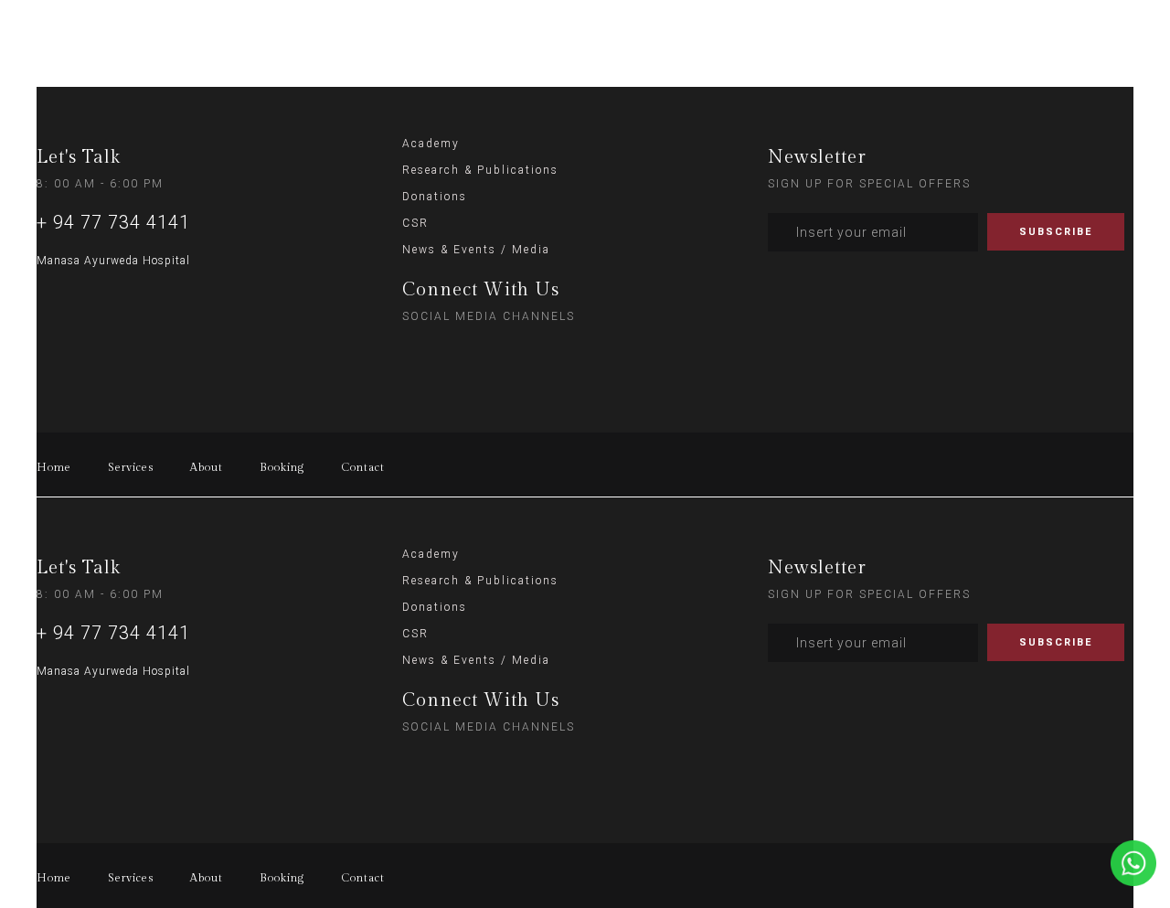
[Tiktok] (458, 354)
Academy (431, 143)
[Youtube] (570, 354)
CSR (415, 223)
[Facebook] (495, 354)
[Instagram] (420, 354)
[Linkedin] (533, 354)
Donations (434, 196)
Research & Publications (480, 170)
